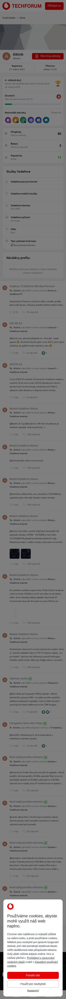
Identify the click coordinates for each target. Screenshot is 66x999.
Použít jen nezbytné (33, 984)
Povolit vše (33, 975)
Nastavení (33, 990)
